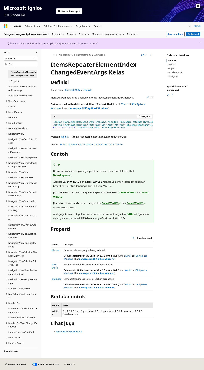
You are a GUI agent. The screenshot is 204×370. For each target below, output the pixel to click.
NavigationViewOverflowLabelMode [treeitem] (22, 226)
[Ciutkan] (37, 52)
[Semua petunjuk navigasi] (53, 55)
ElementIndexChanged (69, 331)
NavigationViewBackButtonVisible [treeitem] (22, 141)
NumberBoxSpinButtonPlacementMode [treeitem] (22, 310)
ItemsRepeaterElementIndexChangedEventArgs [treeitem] (24, 74)
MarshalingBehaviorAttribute (76, 144)
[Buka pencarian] (190, 26)
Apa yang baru (175, 34)
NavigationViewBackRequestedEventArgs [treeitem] (22, 150)
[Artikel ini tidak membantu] (172, 95)
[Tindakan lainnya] (150, 55)
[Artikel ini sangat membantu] (168, 95)
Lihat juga (173, 76)
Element (56, 250)
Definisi (172, 60)
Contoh (171, 64)
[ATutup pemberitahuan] (198, 6)
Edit (151, 97)
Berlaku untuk (175, 72)
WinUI (124, 104)
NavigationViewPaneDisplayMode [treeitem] (22, 244)
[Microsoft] (5, 26)
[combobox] (20, 58)
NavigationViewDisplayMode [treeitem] (22, 157)
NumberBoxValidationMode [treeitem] (22, 317)
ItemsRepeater (62, 175)
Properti (172, 68)
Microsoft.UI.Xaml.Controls (89, 54)
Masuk (197, 25)
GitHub (130, 214)
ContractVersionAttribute (108, 144)
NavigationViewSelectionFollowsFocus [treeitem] (22, 263)
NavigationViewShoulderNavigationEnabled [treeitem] (22, 272)
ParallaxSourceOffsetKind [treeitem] (21, 332)
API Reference (66, 54)
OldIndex (56, 278)
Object (65, 136)
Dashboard (193, 34)
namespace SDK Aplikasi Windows (88, 108)
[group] (102, 125)
